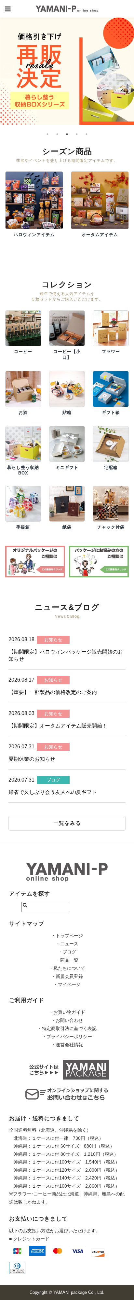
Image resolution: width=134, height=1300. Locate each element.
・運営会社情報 (67, 1044)
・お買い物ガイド (67, 1012)
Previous (3, 66)
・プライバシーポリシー (67, 1036)
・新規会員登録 (67, 976)
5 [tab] (86, 127)
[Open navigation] (8, 9)
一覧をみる (67, 823)
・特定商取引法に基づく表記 (67, 1028)
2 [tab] (57, 127)
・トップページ (67, 935)
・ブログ (67, 951)
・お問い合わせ (67, 1020)
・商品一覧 (67, 960)
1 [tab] (47, 127)
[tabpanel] (67, 62)
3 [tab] (67, 127)
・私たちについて (67, 968)
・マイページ (67, 984)
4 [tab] (77, 127)
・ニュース (67, 943)
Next (120, 66)
